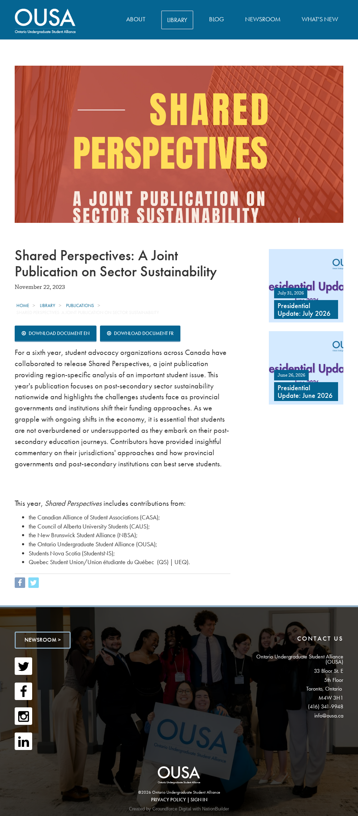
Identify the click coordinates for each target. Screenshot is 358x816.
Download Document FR (143, 333)
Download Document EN (59, 333)
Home (22, 305)
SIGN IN (199, 799)
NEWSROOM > (42, 639)
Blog (216, 19)
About (135, 19)
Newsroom (263, 19)
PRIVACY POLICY (168, 799)
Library (177, 20)
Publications (80, 305)
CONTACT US (320, 638)
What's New (320, 19)
